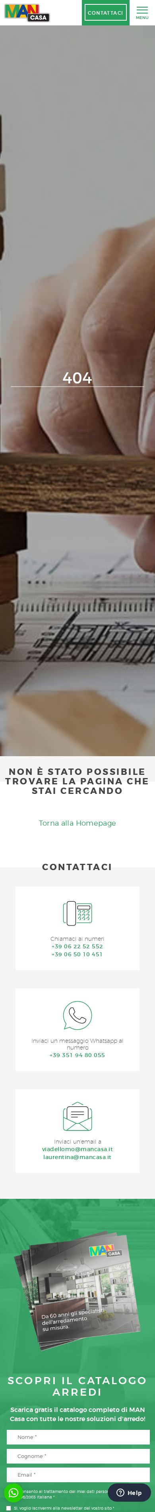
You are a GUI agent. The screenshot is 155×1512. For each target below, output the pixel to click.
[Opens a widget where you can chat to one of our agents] (129, 1493)
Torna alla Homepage (77, 823)
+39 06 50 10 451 (77, 954)
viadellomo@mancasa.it (77, 1149)
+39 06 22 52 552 (77, 946)
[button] (13, 1492)
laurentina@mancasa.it (77, 1157)
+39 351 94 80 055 (77, 1055)
